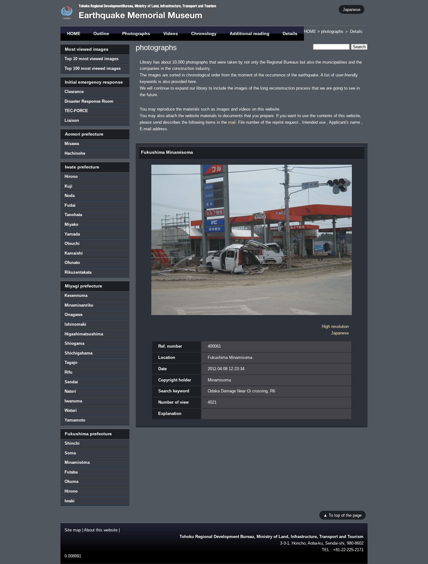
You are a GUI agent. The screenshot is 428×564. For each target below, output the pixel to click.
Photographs (136, 33)
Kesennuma (76, 295)
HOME (73, 33)
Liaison (72, 120)
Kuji (68, 186)
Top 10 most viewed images (91, 58)
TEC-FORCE (76, 110)
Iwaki (70, 501)
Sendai (71, 382)
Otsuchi (72, 243)
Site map (73, 530)
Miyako (71, 224)
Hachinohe (75, 153)
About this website (100, 530)
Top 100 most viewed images (93, 68)
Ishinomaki (75, 324)
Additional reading (249, 33)
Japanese (351, 9)
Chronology (204, 33)
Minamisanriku (79, 305)
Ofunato (72, 262)
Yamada (72, 234)
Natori (70, 391)
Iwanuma (73, 401)
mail (232, 122)
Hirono (71, 176)
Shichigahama (78, 353)
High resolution (335, 326)
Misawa (72, 143)
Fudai (70, 205)
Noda (70, 195)
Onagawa (73, 314)
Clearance (74, 91)
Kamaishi (74, 253)
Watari (71, 410)
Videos (170, 33)
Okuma (71, 481)
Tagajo (71, 362)
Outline (101, 33)
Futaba (71, 472)
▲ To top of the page (342, 515)
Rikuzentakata (78, 272)
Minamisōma (77, 462)
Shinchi (72, 443)
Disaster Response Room (89, 101)
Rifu (68, 372)
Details (290, 33)
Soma (70, 453)
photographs (332, 31)
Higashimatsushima (84, 334)
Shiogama (74, 343)
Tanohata (73, 214)
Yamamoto (75, 420)
